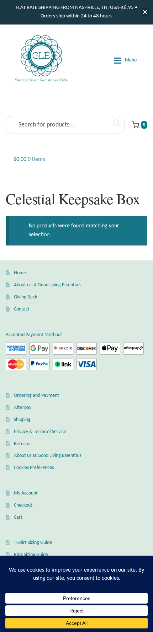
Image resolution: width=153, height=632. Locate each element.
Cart (18, 517)
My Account (26, 493)
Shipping (22, 419)
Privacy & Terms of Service (40, 431)
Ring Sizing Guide (31, 554)
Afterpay (22, 407)
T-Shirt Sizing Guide (33, 542)
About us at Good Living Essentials (47, 285)
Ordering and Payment (36, 395)
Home (20, 273)
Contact (22, 309)
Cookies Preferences (34, 467)
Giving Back (25, 297)
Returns (22, 444)
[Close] (145, 12)
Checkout (23, 505)
